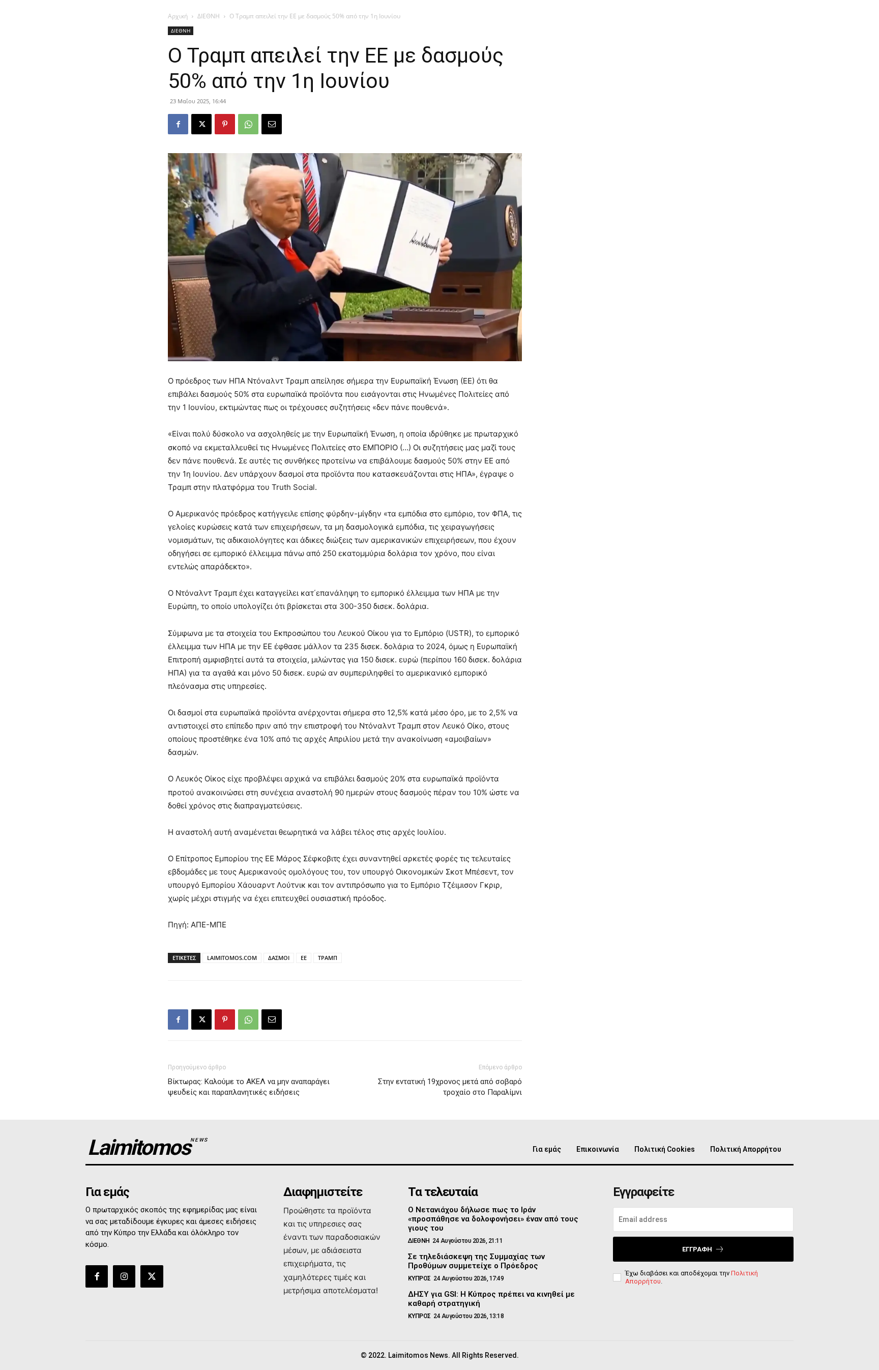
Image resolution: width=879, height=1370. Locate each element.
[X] (201, 124)
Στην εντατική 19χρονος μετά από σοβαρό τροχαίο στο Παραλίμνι (450, 1087)
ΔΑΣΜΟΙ (278, 957)
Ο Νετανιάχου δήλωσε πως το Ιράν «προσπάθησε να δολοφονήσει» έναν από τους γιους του (493, 1219)
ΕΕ (304, 957)
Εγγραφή (697, 1249)
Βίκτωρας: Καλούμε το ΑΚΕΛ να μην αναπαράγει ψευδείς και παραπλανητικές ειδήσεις (249, 1087)
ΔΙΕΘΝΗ (208, 16)
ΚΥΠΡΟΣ (419, 1278)
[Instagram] (124, 1276)
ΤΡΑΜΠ (327, 957)
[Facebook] (178, 124)
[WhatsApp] (248, 124)
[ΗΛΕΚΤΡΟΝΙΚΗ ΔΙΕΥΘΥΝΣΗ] (271, 124)
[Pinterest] (225, 124)
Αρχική (178, 16)
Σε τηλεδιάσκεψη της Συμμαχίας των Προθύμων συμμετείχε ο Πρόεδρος (476, 1261)
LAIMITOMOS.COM (232, 957)
